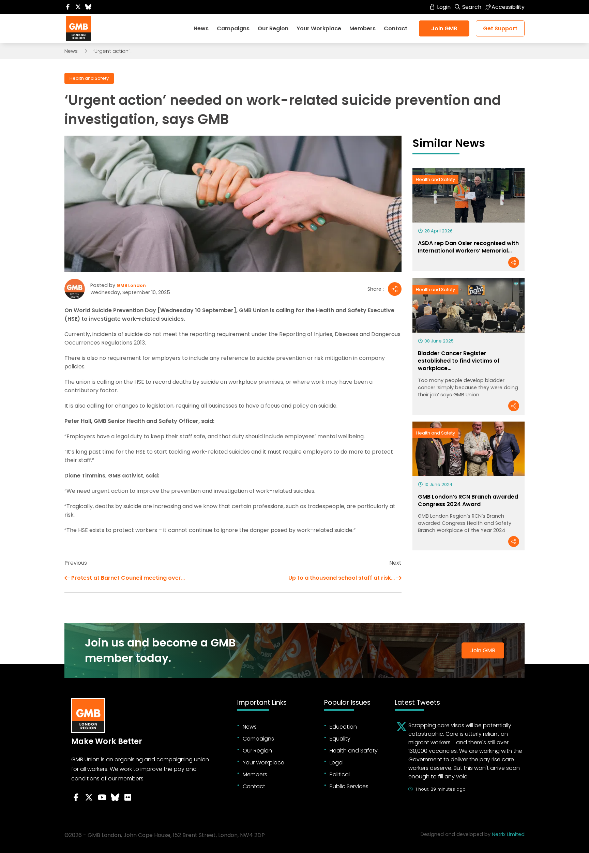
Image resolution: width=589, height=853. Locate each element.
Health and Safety (89, 78)
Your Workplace (319, 28)
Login (443, 7)
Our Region (273, 28)
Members (362, 28)
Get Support (500, 28)
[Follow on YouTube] (102, 797)
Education (343, 727)
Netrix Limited (508, 834)
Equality (340, 739)
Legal (337, 762)
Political (340, 774)
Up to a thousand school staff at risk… (341, 578)
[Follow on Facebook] (67, 7)
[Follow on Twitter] (78, 7)
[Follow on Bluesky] (88, 7)
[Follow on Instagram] (128, 797)
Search (471, 7)
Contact (395, 28)
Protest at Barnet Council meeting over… (128, 578)
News (201, 28)
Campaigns (233, 28)
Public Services (349, 786)
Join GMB (444, 28)
